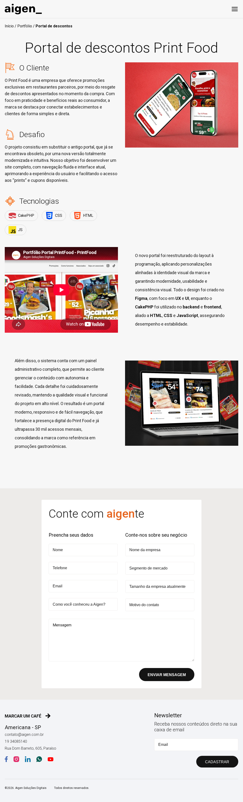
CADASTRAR (217, 762)
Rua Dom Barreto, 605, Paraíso (30, 748)
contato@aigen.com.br (24, 734)
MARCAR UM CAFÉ (23, 715)
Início (9, 26)
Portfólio (24, 26)
